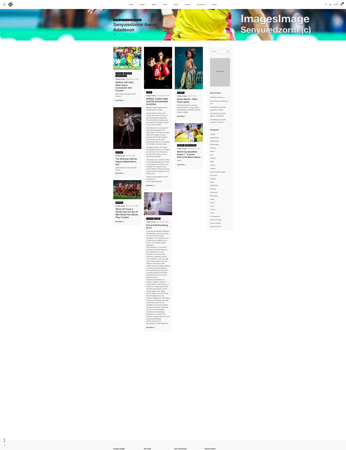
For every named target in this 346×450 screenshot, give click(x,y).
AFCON (212, 134)
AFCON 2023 (214, 141)
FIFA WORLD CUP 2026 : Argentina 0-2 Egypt (218, 108)
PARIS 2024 (214, 185)
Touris (212, 206)
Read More (119, 100)
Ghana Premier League (217, 172)
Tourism (212, 209)
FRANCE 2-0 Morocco (217, 97)
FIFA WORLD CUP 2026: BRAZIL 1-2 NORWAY (218, 115)
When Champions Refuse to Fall (219, 102)
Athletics (213, 148)
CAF (211, 155)
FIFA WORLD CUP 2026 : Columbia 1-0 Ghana (218, 121)
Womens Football (215, 220)
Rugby (212, 199)
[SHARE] (4, 445)
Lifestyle (150, 218)
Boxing (149, 92)
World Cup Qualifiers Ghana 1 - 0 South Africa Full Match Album (188, 154)
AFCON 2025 (214, 144)
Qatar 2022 (125, 20)
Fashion (212, 165)
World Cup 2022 (136, 20)
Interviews (213, 175)
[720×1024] (220, 86)
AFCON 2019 (214, 138)
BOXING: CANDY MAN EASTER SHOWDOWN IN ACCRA (157, 101)
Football (117, 20)
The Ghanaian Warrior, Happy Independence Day (127, 161)
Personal (213, 189)
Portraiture (213, 192)
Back (117, 15)
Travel (212, 213)
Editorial (181, 92)
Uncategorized (215, 216)
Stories (157, 218)
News (212, 182)
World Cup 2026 (215, 226)
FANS (212, 162)
